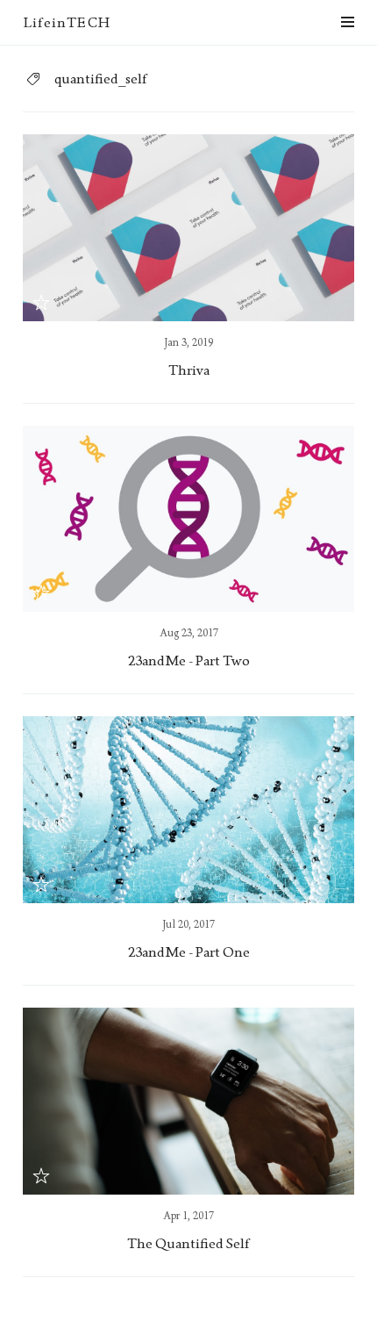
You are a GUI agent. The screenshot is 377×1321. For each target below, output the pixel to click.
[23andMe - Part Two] (188, 519)
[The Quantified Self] (188, 1101)
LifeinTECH (66, 22)
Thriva (189, 370)
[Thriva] (188, 227)
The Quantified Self (188, 1243)
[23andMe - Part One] (188, 809)
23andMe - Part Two (189, 660)
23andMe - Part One (189, 952)
